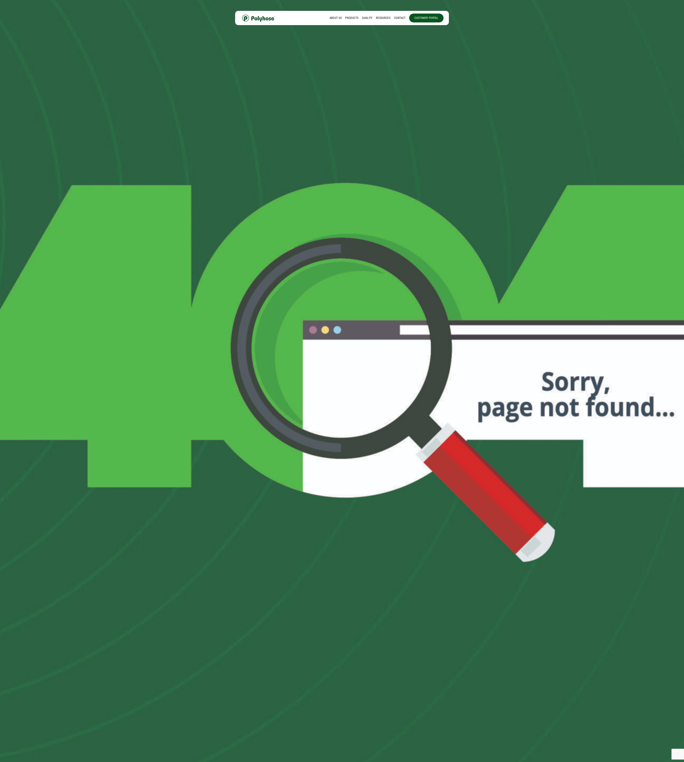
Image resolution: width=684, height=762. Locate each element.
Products (351, 18)
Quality (367, 18)
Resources (383, 18)
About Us (336, 18)
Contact (400, 18)
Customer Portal (426, 18)
